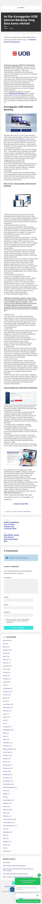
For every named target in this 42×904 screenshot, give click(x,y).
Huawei (5, 675)
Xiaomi (5, 845)
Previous (7, 520)
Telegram (6, 803)
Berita (5, 647)
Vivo (4, 829)
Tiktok (5, 813)
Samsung (6, 765)
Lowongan (6, 726)
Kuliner (5, 717)
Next (5, 533)
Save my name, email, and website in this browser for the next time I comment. (17, 621)
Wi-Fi (4, 835)
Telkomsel (6, 809)
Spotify (5, 793)
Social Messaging (8, 787)
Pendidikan (6, 742)
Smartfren (6, 777)
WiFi (4, 838)
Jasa (4, 701)
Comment (8, 577)
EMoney (5, 659)
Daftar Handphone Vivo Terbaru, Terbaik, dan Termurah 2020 (11, 525)
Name (6, 597)
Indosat (5, 682)
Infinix (5, 685)
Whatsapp (6, 832)
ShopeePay (6, 774)
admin (20, 511)
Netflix (5, 733)
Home (6, 28)
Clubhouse (6, 650)
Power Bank (6, 752)
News (11, 28)
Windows (5, 841)
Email (6, 605)
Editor (5, 656)
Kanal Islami (6, 704)
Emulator (5, 663)
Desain (5, 653)
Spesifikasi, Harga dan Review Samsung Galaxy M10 (11, 538)
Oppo (4, 739)
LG (4, 723)
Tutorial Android (8, 819)
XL (3, 848)
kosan (5, 714)
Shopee (5, 771)
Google (5, 672)
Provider (5, 755)
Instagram (6, 691)
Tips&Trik (6, 816)
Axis (4, 643)
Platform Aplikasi (8, 749)
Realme (5, 758)
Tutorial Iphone (7, 822)
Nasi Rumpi (6, 862)
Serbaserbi (6, 768)
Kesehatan (6, 707)
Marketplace (7, 730)
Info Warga (6, 688)
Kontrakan (6, 710)
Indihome (6, 679)
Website (7, 612)
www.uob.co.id (24, 140)
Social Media (7, 784)
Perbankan (27, 511)
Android (5, 640)
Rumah (5, 762)
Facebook (6, 666)
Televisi (5, 806)
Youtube (5, 851)
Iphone (5, 698)
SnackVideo (6, 781)
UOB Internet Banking (16, 93)
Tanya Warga (7, 800)
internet (5, 694)
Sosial (5, 790)
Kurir (4, 720)
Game (5, 669)
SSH (4, 797)
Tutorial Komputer (8, 825)
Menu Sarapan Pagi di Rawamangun (14, 865)
